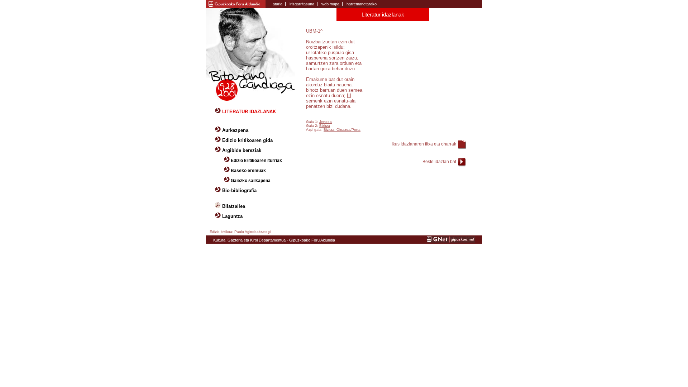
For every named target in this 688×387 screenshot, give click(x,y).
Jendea (325, 122)
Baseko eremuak (248, 170)
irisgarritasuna (302, 4)
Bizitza (324, 126)
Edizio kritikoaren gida (247, 140)
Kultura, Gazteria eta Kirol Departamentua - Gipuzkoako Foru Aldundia (274, 240)
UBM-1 (313, 31)
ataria (277, 4)
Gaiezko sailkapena (251, 180)
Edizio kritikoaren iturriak (256, 160)
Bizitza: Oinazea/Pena (342, 130)
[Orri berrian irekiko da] (236, 3)
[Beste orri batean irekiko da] (451, 241)
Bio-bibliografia (239, 190)
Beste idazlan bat (439, 161)
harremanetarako (362, 4)
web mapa (330, 4)
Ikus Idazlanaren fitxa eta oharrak (424, 144)
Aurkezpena (235, 130)
